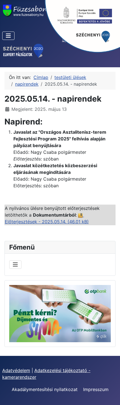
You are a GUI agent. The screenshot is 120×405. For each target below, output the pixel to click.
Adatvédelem (16, 370)
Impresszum (96, 389)
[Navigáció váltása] (8, 36)
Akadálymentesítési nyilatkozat (45, 389)
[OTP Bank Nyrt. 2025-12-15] (60, 313)
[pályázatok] (23, 50)
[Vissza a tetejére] (110, 395)
